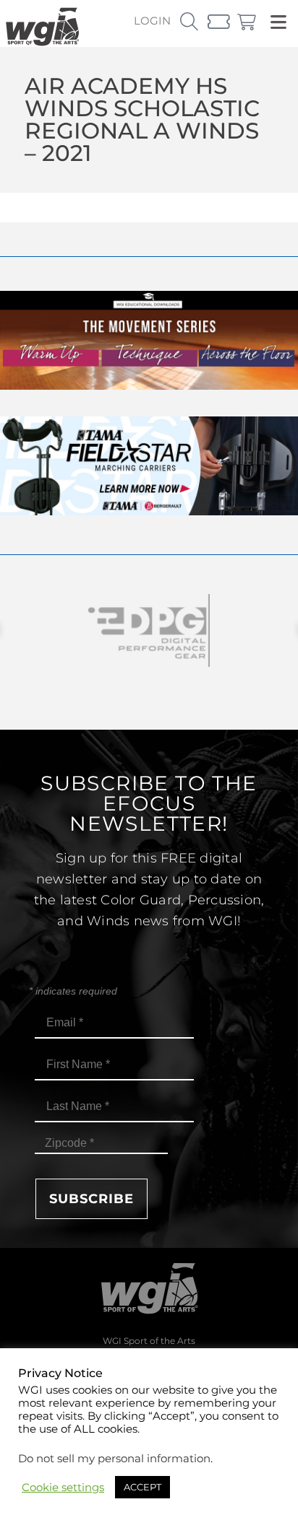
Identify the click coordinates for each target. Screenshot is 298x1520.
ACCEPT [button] (142, 1487)
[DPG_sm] (149, 630)
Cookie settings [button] (63, 1487)
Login (152, 20)
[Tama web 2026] (149, 511)
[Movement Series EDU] (149, 386)
